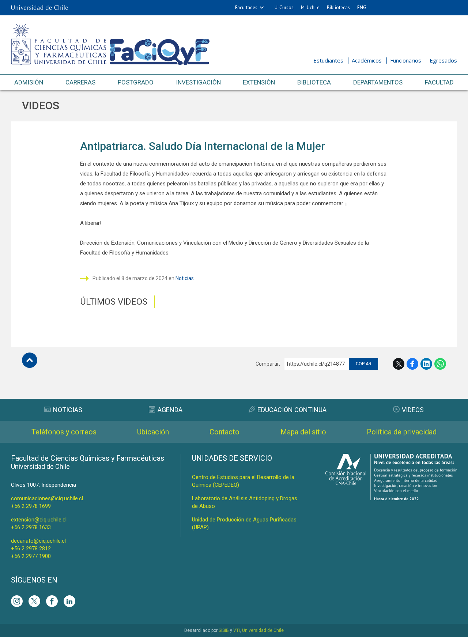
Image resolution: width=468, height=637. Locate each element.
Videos (40, 105)
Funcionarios (405, 60)
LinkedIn (426, 364)
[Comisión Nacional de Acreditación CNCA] (391, 498)
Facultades (246, 7)
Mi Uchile (310, 7)
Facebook (412, 364)
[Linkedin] (69, 601)
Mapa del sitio (303, 431)
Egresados (443, 60)
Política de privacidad (402, 431)
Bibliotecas (338, 7)
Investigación (198, 82)
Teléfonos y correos (64, 431)
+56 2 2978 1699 (31, 506)
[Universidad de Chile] (39, 7)
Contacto (224, 431)
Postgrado (136, 82)
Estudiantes (328, 60)
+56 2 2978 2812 (31, 548)
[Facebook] (52, 601)
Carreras (80, 82)
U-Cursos (284, 7)
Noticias (185, 278)
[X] (34, 601)
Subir (29, 360)
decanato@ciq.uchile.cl (38, 541)
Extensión (259, 82)
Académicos (367, 60)
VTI (236, 630)
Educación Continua (292, 410)
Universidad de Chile (263, 630)
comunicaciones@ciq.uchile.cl (47, 498)
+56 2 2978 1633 (31, 527)
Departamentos (378, 82)
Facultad (439, 82)
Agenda (170, 410)
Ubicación (153, 431)
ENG (361, 7)
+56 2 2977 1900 (31, 556)
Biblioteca (314, 82)
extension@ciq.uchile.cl (39, 519)
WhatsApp (440, 364)
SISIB (224, 630)
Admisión (28, 82)
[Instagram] (17, 601)
